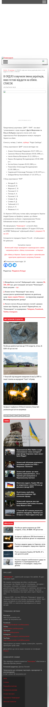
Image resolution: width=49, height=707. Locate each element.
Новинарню (31, 661)
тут (17, 287)
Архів (5, 678)
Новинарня (21, 226)
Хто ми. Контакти (8, 694)
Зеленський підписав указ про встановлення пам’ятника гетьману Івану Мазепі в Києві (30, 503)
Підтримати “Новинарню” (11, 698)
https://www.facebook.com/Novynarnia (16, 625)
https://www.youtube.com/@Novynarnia (16, 640)
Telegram (30, 309)
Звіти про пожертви (9, 701)
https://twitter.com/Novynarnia (13, 628)
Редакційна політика (10, 686)
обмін (27, 415)
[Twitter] (10, 265)
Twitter (6, 312)
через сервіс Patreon (16, 297)
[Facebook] (6, 265)
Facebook (39, 309)
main (14, 415)
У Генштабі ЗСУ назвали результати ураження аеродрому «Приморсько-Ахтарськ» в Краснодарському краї (30, 513)
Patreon (6, 651)
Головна (6, 682)
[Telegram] (15, 265)
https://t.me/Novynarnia (11, 632)
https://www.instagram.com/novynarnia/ (16, 636)
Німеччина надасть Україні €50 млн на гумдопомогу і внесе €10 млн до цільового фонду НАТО (30, 485)
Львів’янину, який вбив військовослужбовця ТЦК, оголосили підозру (26, 494)
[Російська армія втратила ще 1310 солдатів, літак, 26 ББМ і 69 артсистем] (20, 343)
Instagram (13, 312)
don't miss (7, 415)
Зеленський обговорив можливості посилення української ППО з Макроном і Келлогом (30, 464)
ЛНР (22, 415)
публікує (26, 142)
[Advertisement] (24, 30)
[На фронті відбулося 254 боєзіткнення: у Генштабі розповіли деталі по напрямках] (20, 404)
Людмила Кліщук (19, 271)
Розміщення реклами (10, 690)
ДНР (18, 415)
